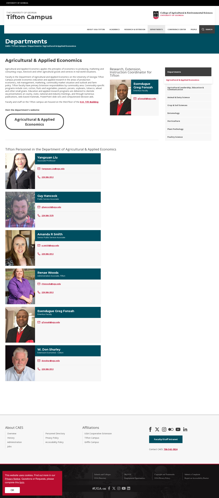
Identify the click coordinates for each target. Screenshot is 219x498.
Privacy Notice (12, 478)
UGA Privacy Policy (162, 478)
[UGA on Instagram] (119, 488)
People (194, 29)
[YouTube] (178, 430)
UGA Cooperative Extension (98, 433)
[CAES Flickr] (170, 430)
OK (12, 490)
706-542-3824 (170, 449)
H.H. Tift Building (89, 101)
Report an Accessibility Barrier (197, 478)
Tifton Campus (19, 46)
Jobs (9, 446)
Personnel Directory (55, 433)
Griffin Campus (91, 442)
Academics (115, 29)
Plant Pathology (175, 129)
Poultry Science (175, 137)
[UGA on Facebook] (109, 488)
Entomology (173, 113)
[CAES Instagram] (164, 430)
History (10, 437)
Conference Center (177, 29)
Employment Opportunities (134, 478)
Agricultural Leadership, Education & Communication (185, 88)
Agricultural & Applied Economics (59, 46)
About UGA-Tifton (96, 29)
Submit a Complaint (192, 474)
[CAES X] (157, 430)
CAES (7, 46)
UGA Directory (100, 478)
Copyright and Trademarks (164, 474)
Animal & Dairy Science (178, 97)
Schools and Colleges (102, 474)
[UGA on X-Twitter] (114, 488)
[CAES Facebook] (150, 430)
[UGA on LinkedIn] (128, 488)
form (22, 482)
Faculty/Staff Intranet (166, 439)
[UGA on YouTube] (124, 488)
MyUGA (127, 474)
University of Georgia (17, 3)
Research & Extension (134, 29)
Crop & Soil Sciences (177, 105)
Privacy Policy (52, 437)
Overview (11, 433)
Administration (14, 442)
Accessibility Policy (54, 442)
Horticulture (173, 121)
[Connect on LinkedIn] (185, 430)
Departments (156, 29)
